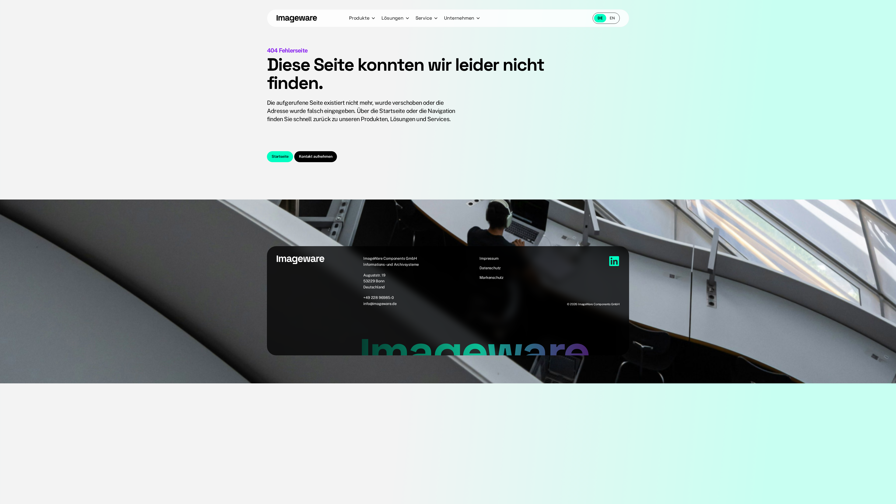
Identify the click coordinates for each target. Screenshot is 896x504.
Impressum (489, 258)
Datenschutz (490, 268)
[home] (296, 18)
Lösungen (392, 18)
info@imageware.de (380, 303)
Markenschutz (492, 277)
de (600, 18)
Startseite (280, 156)
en (612, 18)
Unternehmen (459, 18)
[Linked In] (614, 261)
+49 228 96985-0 (378, 297)
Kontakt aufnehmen (315, 156)
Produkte (359, 18)
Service (424, 18)
